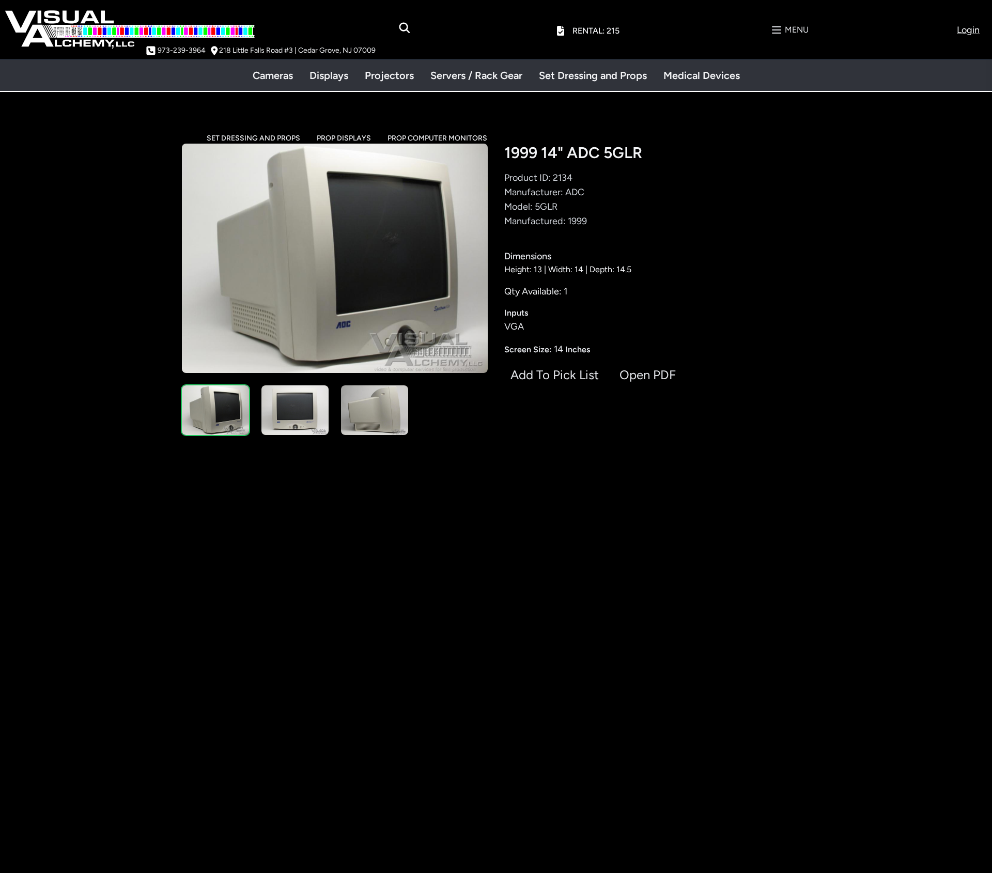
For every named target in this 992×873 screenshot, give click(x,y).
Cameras (273, 75)
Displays (328, 75)
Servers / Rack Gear (476, 75)
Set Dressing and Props (593, 75)
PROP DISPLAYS (344, 138)
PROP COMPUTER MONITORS (437, 138)
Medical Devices (701, 75)
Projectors (389, 75)
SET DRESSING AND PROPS (253, 138)
